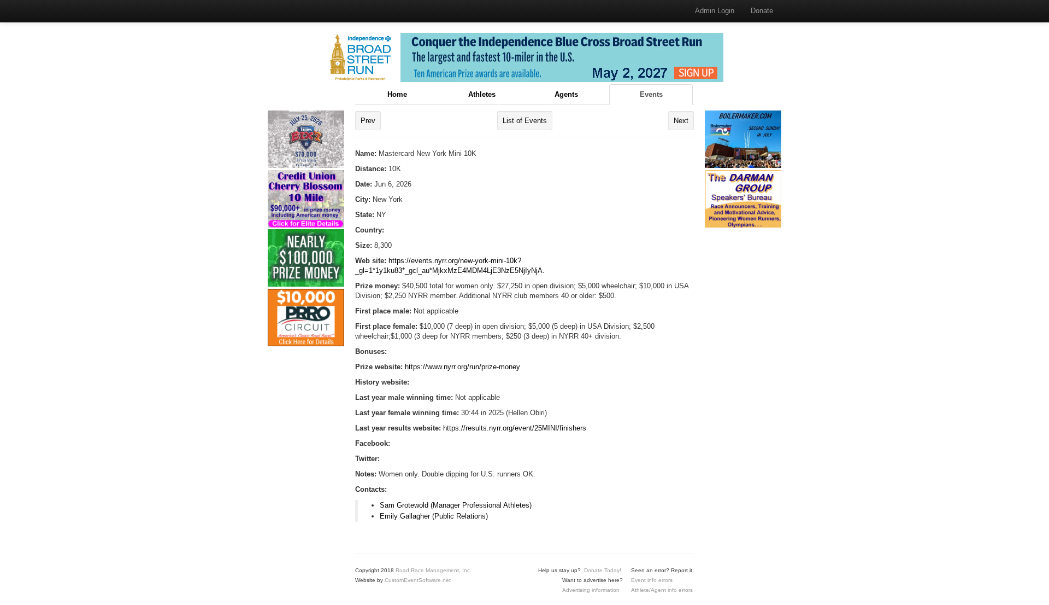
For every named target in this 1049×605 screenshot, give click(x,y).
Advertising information (591, 590)
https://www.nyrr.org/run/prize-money (462, 367)
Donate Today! (602, 570)
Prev (368, 121)
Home (397, 94)
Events (651, 94)
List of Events (525, 121)
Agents (566, 94)
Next (681, 121)
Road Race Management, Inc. (434, 570)
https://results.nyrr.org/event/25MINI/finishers (514, 428)
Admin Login (714, 11)
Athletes (482, 94)
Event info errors (652, 580)
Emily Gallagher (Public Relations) (434, 516)
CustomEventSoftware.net (418, 580)
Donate (762, 11)
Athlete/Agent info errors (662, 590)
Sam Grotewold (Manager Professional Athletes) (456, 505)
